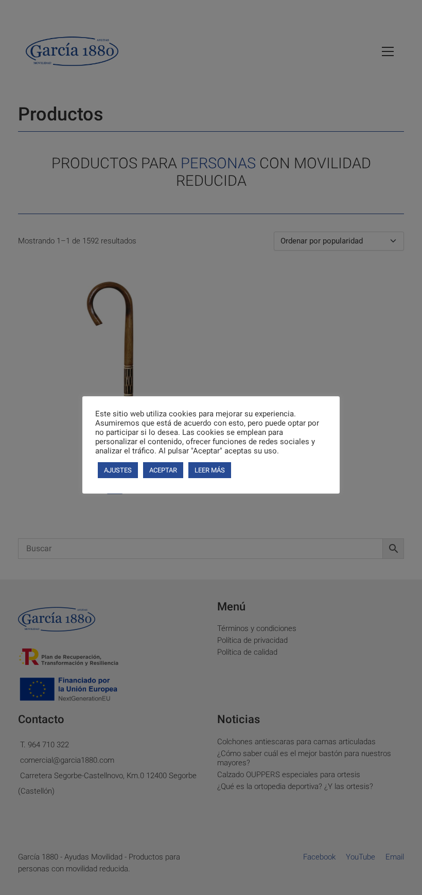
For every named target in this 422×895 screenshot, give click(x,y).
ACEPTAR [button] (163, 470)
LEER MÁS (210, 470)
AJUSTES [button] (118, 470)
